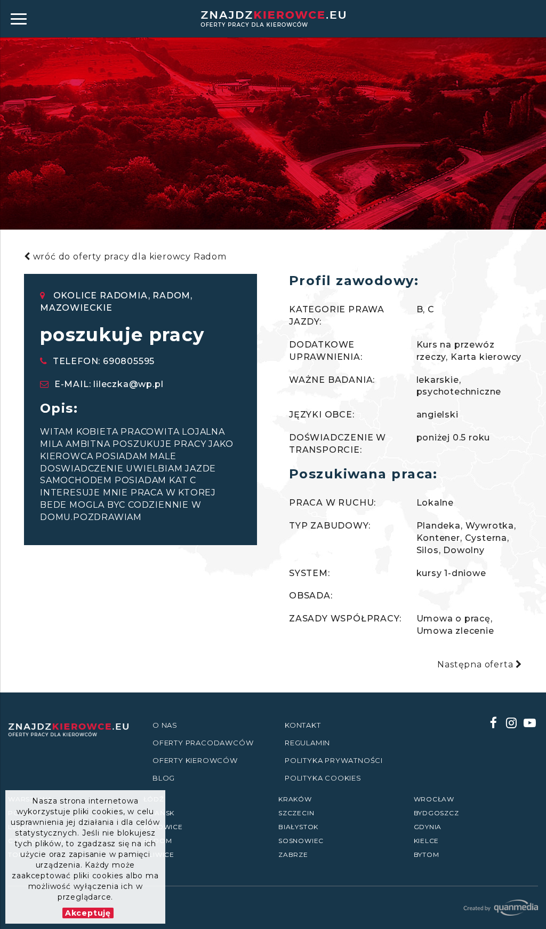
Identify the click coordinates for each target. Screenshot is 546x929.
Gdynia (428, 827)
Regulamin (307, 742)
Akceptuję (88, 913)
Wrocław (434, 799)
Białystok (298, 827)
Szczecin (296, 813)
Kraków (295, 799)
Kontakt (303, 725)
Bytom (426, 855)
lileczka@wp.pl (128, 384)
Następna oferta (476, 664)
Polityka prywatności (334, 760)
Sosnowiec (301, 841)
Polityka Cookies (323, 778)
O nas (165, 725)
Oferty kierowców (195, 760)
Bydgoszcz (436, 813)
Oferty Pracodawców (202, 742)
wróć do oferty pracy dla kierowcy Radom (128, 256)
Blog (163, 778)
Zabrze (293, 855)
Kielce (426, 841)
